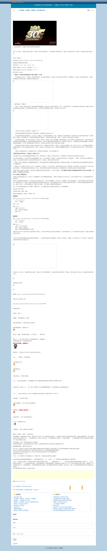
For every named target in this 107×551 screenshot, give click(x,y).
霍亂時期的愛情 (18, 508)
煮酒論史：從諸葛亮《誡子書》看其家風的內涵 (26, 502)
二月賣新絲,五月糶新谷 (59, 503)
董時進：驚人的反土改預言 (24, 486)
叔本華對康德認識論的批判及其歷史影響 (63, 510)
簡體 (88, 10)
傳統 (92, 10)
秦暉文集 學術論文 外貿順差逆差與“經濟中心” (65, 508)
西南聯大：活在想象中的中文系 (22, 500)
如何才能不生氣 (18, 497)
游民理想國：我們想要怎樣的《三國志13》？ (29, 489)
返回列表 (15, 543)
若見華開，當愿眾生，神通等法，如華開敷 (25, 498)
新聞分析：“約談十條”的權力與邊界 (62, 507)
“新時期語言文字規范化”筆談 (60, 497)
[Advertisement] (39, 16)
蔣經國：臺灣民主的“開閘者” (21, 510)
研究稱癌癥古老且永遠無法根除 (61, 498)
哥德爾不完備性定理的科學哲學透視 (62, 500)
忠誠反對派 (17, 507)
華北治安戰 (56, 505)
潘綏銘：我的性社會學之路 (60, 502)
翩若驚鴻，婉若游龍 (19, 505)
